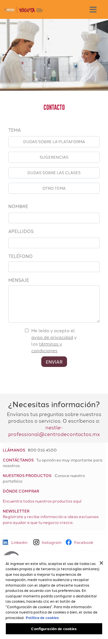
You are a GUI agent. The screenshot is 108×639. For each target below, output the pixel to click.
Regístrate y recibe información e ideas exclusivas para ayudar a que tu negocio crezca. (51, 519)
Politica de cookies (42, 617)
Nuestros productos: (27, 475)
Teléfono (20, 256)
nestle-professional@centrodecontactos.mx (54, 430)
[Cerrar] (101, 563)
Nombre (18, 206)
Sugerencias (54, 157)
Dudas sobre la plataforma (54, 141)
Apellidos (21, 231)
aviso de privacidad (52, 337)
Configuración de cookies (54, 628)
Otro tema (54, 188)
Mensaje (18, 280)
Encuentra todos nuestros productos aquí (42, 501)
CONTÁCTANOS (18, 460)
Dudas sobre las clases (54, 172)
